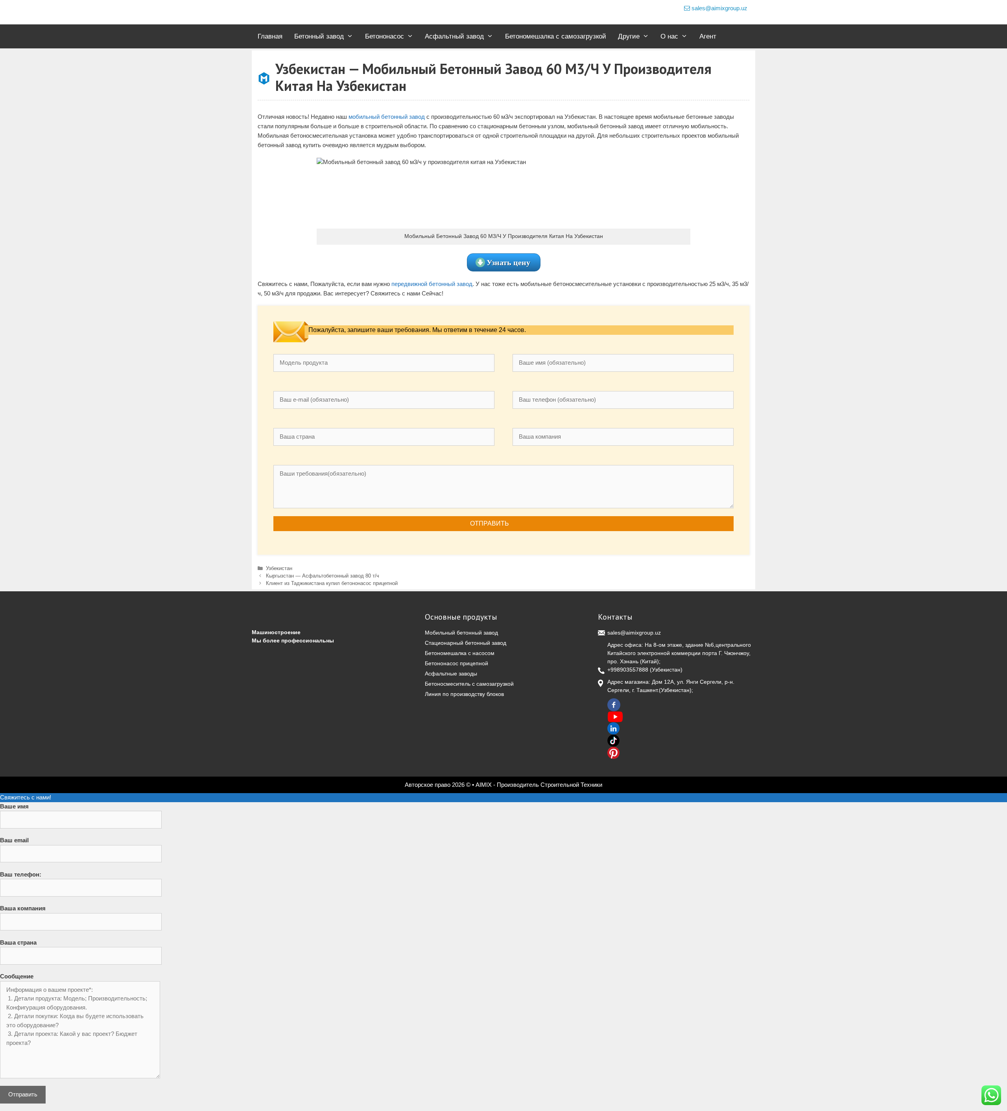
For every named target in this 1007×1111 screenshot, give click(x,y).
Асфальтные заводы (451, 673)
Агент (707, 36)
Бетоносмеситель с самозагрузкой (469, 684)
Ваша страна (18, 942)
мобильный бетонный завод (387, 116)
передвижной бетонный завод (431, 284)
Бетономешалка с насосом (459, 653)
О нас (669, 36)
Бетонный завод (319, 36)
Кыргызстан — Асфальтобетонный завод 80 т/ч (322, 576)
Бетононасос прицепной (456, 663)
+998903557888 (627, 669)
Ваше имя (14, 806)
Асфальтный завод (454, 36)
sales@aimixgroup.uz (718, 8)
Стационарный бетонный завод (465, 643)
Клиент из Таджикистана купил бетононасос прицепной (332, 583)
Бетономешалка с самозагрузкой (555, 36)
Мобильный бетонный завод (461, 632)
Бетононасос (384, 36)
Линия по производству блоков (464, 694)
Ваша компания (23, 908)
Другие (629, 36)
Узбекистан (279, 568)
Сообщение (16, 976)
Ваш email (14, 840)
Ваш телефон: (20, 874)
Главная (270, 36)
